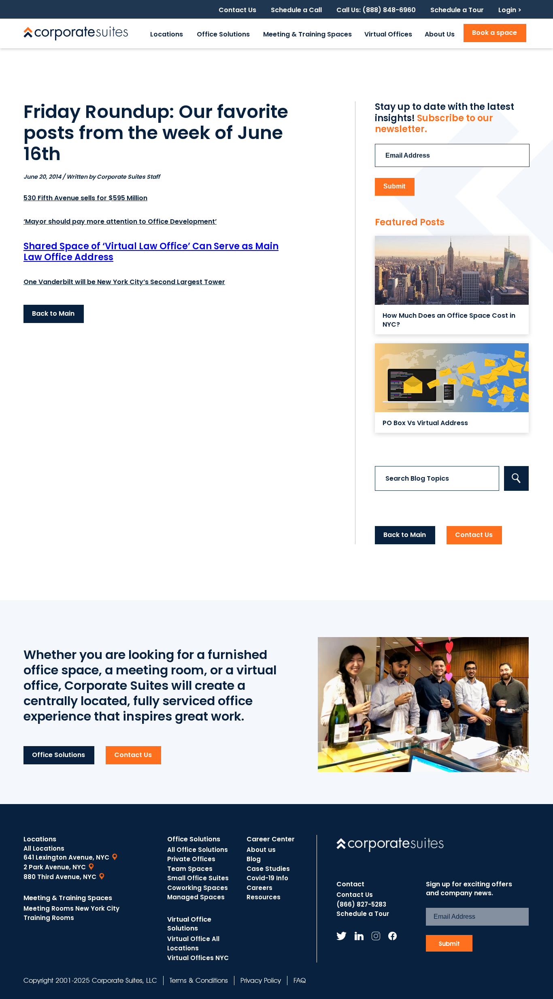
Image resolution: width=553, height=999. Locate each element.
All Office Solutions (197, 849)
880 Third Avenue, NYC (59, 877)
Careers (259, 887)
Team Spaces (190, 868)
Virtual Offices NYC (198, 958)
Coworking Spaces (197, 887)
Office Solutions (223, 34)
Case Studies (268, 868)
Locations (166, 34)
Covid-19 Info (267, 878)
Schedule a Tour (457, 10)
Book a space (494, 32)
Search (516, 478)
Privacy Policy (260, 980)
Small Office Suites (198, 878)
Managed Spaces (196, 897)
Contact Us (237, 10)
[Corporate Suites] (75, 33)
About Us (440, 34)
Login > (509, 10)
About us (261, 849)
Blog (254, 859)
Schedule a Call (296, 10)
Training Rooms (48, 917)
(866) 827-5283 (361, 904)
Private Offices (191, 859)
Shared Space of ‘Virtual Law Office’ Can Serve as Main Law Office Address (151, 252)
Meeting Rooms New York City (71, 908)
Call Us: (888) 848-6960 (376, 10)
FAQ (300, 980)
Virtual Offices (388, 34)
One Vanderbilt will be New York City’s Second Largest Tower (124, 282)
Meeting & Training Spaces (307, 34)
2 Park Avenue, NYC (54, 867)
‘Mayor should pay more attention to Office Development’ (120, 221)
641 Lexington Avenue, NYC (66, 857)
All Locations (43, 848)
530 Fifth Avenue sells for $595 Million (85, 198)
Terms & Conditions (199, 980)
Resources (264, 897)
